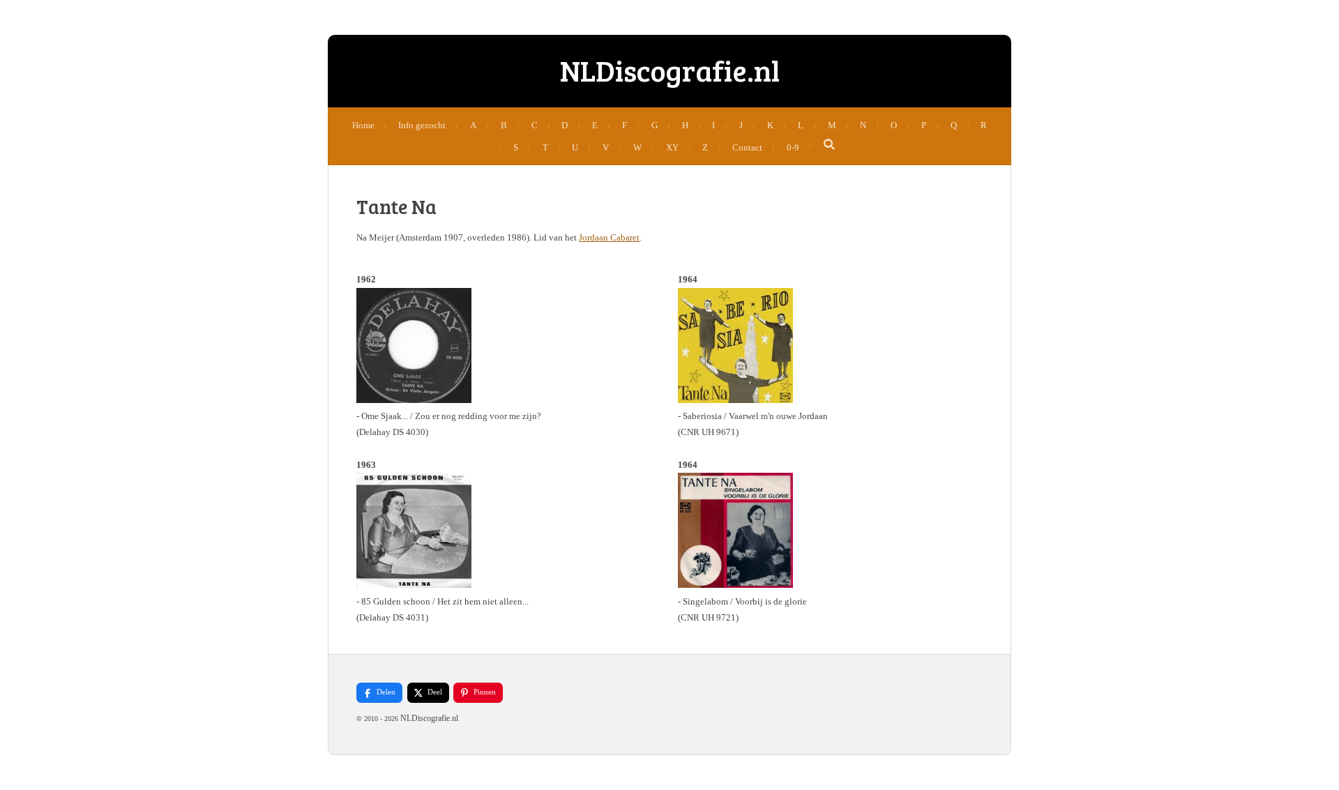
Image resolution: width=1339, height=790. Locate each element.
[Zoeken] (830, 145)
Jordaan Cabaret (609, 237)
